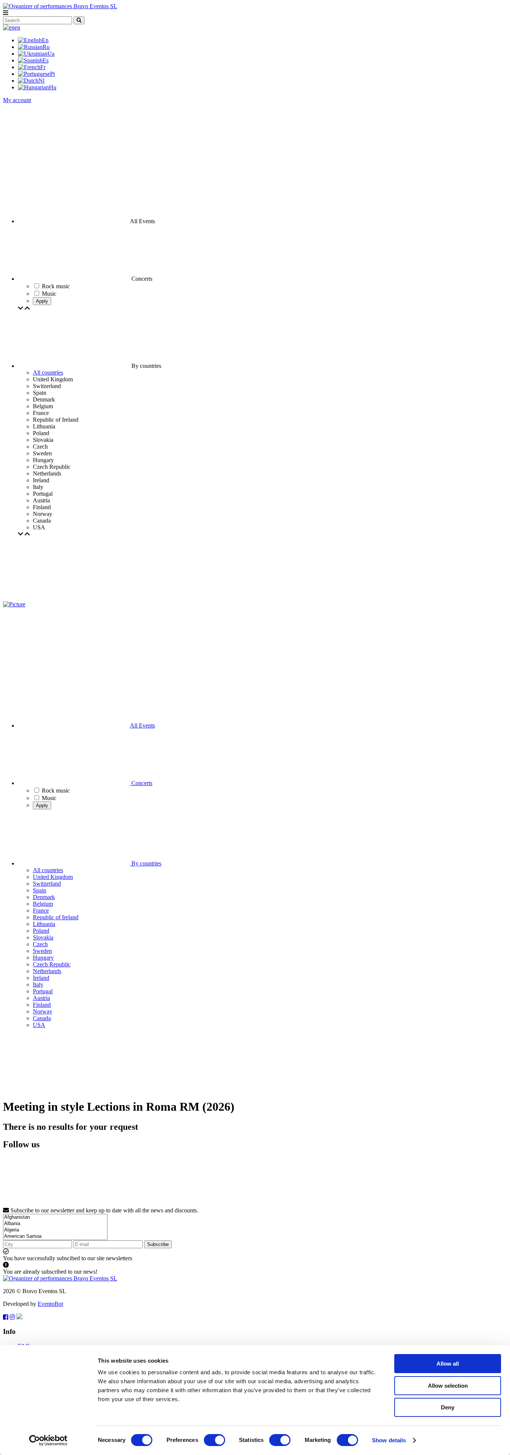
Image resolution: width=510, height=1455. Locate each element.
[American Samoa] (55, 1236)
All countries (48, 372)
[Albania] (55, 1224)
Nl (41, 80)
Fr (43, 67)
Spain (39, 890)
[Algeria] (55, 1230)
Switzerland (47, 883)
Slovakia (43, 937)
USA (39, 1025)
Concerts (141, 783)
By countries (145, 863)
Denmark (44, 897)
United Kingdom (53, 877)
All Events (142, 725)
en (17, 27)
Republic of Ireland (55, 917)
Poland (41, 931)
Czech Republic (52, 964)
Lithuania (44, 924)
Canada (42, 1018)
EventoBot (50, 1304)
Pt (52, 74)
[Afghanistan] (55, 1217)
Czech (40, 944)
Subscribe (158, 1244)
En (45, 40)
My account (17, 100)
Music (49, 798)
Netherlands (47, 971)
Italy (38, 984)
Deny (447, 1407)
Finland (42, 1005)
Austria (41, 998)
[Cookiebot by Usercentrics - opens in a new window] (48, 1440)
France (41, 910)
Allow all (447, 1363)
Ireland (41, 978)
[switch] (214, 1440)
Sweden (42, 951)
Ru (46, 47)
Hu (52, 87)
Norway (42, 1011)
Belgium (43, 904)
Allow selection (448, 1385)
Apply (42, 301)
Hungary (43, 957)
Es (46, 60)
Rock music (56, 790)
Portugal (43, 991)
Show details (389, 1440)
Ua (51, 53)
